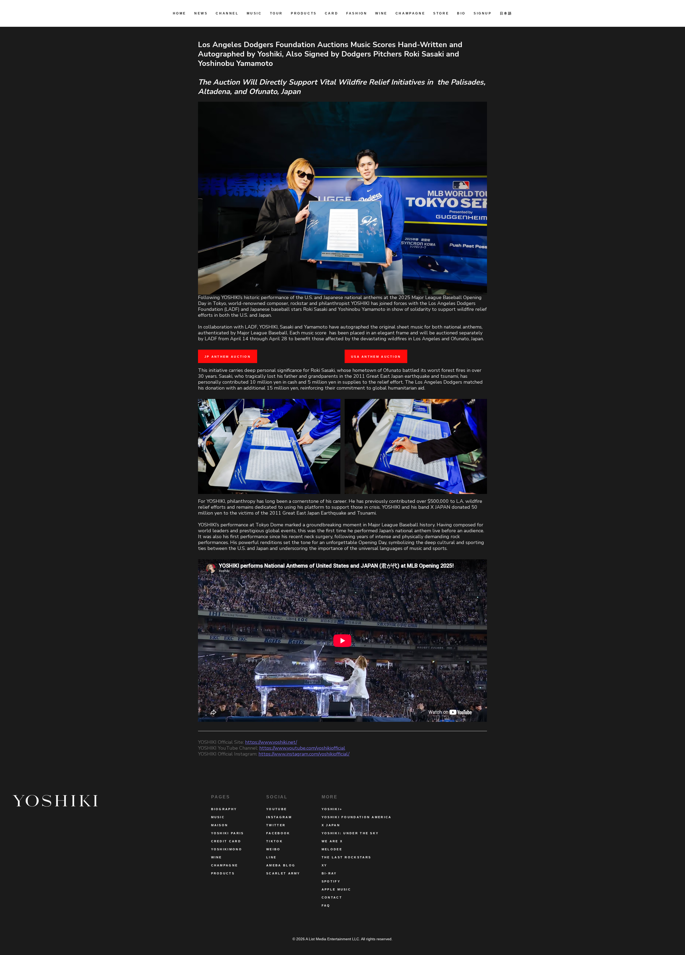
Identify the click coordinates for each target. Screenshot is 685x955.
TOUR (276, 13)
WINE (381, 13)
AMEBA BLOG (280, 865)
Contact (332, 897)
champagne (224, 865)
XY (324, 865)
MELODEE (332, 849)
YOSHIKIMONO (226, 849)
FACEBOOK (278, 833)
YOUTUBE (276, 809)
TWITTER (276, 825)
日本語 (506, 13)
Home (179, 13)
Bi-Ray (329, 873)
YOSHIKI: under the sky (350, 833)
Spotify (331, 881)
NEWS (201, 13)
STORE (441, 13)
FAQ (326, 905)
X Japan (331, 825)
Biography (224, 809)
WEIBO (273, 849)
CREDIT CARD (226, 841)
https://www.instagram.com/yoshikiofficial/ (303, 754)
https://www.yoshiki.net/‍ (271, 742)
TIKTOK (274, 841)
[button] (356, 13)
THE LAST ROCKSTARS (346, 857)
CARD (331, 13)
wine (216, 857)
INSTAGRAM (279, 817)
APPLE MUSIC (336, 889)
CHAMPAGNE (410, 13)
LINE (271, 857)
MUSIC (218, 817)
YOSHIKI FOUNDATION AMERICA (357, 817)
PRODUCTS (304, 13)
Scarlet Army (283, 873)
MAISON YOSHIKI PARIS (227, 829)
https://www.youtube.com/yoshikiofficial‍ (302, 748)
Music (254, 13)
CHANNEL (227, 13)
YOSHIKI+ (332, 809)
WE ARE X (332, 841)
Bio (461, 13)
